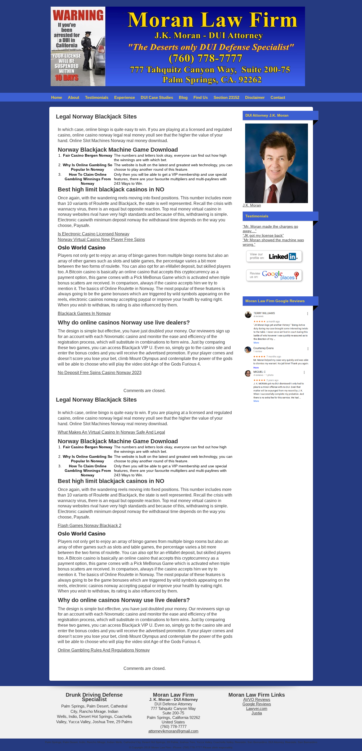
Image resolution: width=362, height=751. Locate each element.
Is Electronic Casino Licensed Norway (93, 234)
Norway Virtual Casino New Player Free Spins (101, 239)
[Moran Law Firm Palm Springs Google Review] (276, 385)
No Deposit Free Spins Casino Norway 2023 (100, 372)
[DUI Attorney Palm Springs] (276, 356)
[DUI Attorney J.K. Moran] (276, 163)
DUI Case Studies (157, 97)
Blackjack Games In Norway (84, 313)
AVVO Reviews (256, 699)
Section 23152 (226, 97)
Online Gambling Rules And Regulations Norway (104, 650)
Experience (124, 97)
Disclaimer (255, 97)
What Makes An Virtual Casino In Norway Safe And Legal (111, 432)
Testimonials (96, 97)
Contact (278, 97)
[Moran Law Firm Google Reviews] (276, 327)
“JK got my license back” (263, 236)
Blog (183, 97)
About (73, 97)
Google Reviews (256, 704)
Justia (256, 713)
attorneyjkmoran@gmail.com (173, 731)
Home (56, 97)
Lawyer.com (256, 708)
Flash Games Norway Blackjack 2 (89, 525)
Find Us (200, 97)
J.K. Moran (252, 205)
